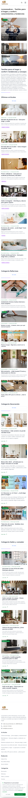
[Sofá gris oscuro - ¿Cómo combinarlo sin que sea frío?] (14, 60)
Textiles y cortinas (5, 127)
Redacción (4, 756)
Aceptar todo (20, 794)
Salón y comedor (5, 56)
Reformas (5, 19)
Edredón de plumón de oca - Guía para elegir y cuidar (13, 742)
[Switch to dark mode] (21, 2)
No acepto (8, 794)
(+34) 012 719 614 (7, 726)
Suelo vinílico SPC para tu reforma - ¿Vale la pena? (13, 751)
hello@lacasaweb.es (8, 728)
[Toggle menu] (25, 2)
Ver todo (14, 100)
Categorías (4, 768)
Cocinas (3, 235)
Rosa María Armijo (5, 171)
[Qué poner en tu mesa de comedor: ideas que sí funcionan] (14, 48)
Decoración (4, 44)
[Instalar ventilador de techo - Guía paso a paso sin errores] (14, 29)
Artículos (4, 732)
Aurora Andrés (4, 144)
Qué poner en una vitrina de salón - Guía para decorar (14, 745)
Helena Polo (3, 117)
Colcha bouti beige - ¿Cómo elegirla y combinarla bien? (14, 735)
